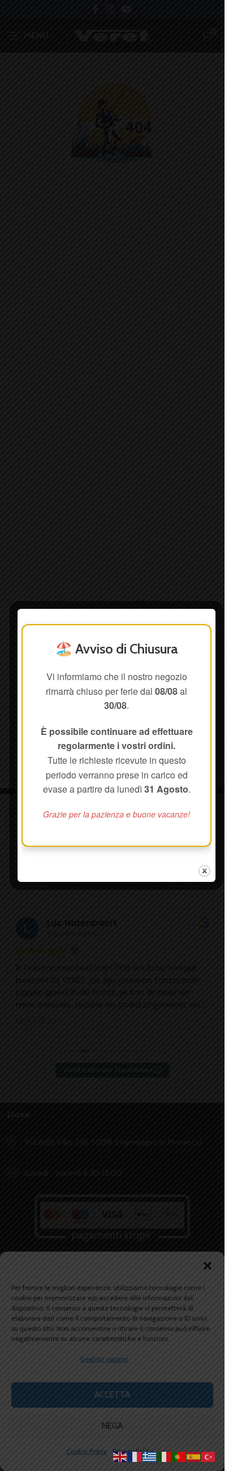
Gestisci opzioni (104, 1359)
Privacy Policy (133, 1451)
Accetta (112, 1395)
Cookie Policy (86, 1451)
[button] (207, 1265)
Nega (112, 1426)
